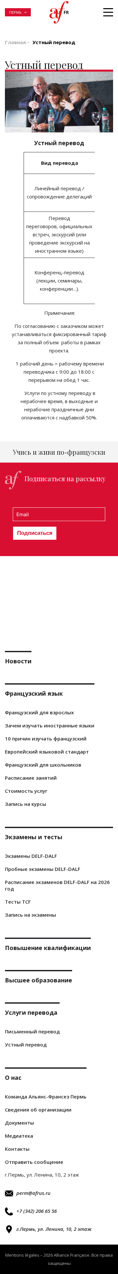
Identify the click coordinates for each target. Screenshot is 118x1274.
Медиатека (19, 1135)
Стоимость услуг (26, 791)
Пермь (15, 12)
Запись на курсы (25, 804)
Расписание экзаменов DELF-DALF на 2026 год (57, 885)
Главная (15, 42)
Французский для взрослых (39, 712)
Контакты (17, 1149)
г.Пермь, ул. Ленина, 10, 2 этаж (53, 1229)
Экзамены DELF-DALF (31, 856)
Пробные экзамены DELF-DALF (42, 869)
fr (66, 12)
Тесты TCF (18, 901)
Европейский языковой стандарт (47, 751)
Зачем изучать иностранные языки (49, 725)
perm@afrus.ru (33, 1193)
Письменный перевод (32, 1031)
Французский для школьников (43, 764)
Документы (19, 1122)
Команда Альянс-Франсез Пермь (46, 1096)
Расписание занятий (31, 777)
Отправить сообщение (34, 1162)
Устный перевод (26, 1044)
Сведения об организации (38, 1109)
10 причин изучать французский (46, 738)
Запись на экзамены (30, 914)
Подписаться (34, 533)
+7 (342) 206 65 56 (36, 1211)
